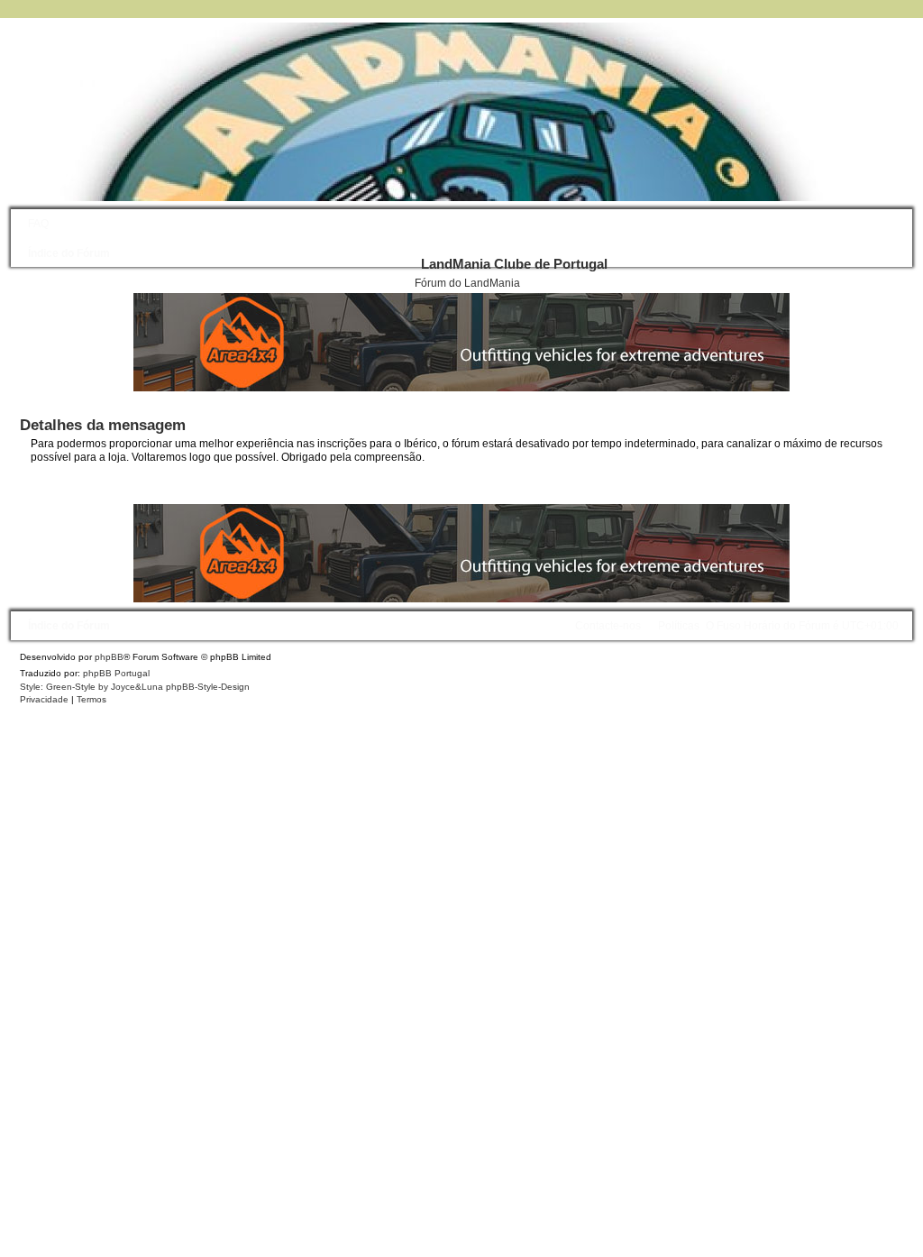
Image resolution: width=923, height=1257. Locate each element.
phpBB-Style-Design (208, 687)
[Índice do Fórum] (439, 111)
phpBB (109, 657)
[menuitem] (34, 223)
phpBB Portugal (116, 673)
